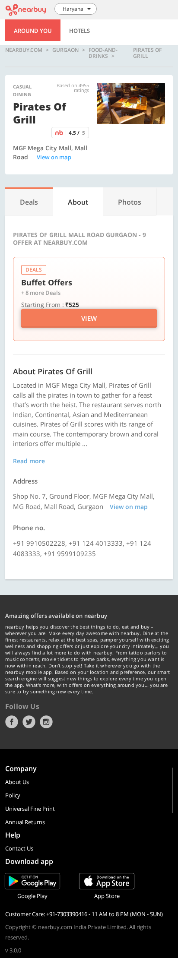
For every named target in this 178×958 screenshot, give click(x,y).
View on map (54, 157)
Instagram (46, 721)
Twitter (28, 721)
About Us (17, 782)
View (89, 318)
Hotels (79, 31)
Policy (12, 795)
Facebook (11, 721)
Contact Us (19, 848)
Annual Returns (25, 822)
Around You (33, 31)
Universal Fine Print (30, 809)
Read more (29, 461)
